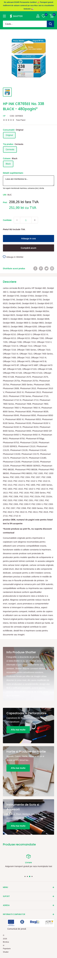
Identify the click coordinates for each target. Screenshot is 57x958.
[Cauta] (50, 24)
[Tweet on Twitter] (46, 268)
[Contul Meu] (37, 16)
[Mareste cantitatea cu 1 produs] (35, 220)
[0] (51, 16)
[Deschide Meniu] (4, 16)
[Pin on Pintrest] (41, 268)
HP (4, 116)
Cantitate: (7, 220)
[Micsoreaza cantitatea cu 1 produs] (17, 220)
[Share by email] (52, 268)
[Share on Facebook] (35, 268)
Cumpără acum (28, 248)
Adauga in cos (28, 238)
